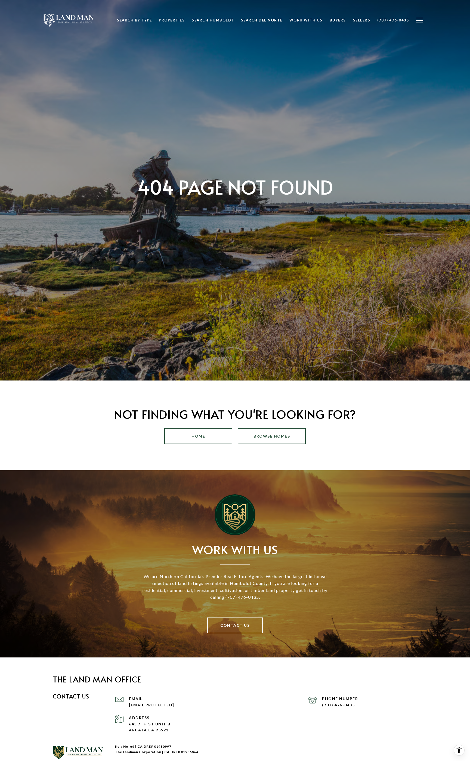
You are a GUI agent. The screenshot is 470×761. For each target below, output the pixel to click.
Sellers (361, 20)
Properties (172, 20)
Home (198, 436)
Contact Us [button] (235, 625)
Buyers (338, 20)
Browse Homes (271, 436)
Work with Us (306, 20)
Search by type (134, 20)
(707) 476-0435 (338, 705)
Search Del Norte (261, 20)
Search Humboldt (213, 20)
